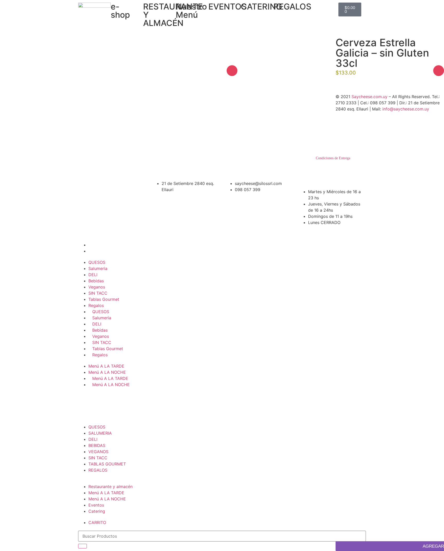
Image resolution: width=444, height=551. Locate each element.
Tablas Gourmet (103, 299)
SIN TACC (97, 293)
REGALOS (292, 7)
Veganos (96, 286)
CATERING (261, 7)
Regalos (96, 305)
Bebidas (96, 280)
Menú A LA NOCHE (107, 372)
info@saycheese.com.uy (405, 108)
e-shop (120, 11)
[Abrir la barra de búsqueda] (319, 5)
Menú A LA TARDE (106, 366)
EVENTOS (227, 7)
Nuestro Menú (191, 11)
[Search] (82, 546)
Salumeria (97, 268)
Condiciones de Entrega (333, 158)
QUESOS (96, 262)
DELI (92, 274)
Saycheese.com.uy (369, 96)
